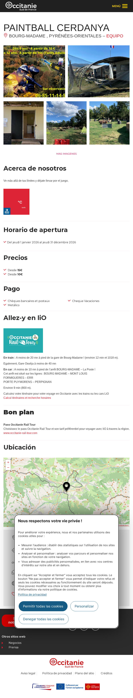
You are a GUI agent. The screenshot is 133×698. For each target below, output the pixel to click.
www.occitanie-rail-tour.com (20, 433)
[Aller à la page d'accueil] (21, 6)
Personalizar (84, 606)
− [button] (8, 467)
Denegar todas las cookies (43, 619)
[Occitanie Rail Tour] (23, 351)
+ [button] (8, 462)
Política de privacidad (32, 594)
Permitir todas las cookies (43, 606)
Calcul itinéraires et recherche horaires (27, 397)
